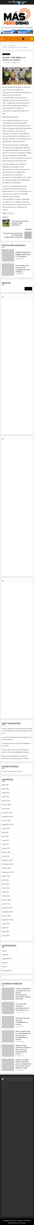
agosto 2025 (6, 828)
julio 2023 (5, 928)
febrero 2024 (6, 900)
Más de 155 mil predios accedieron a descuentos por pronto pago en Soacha (23, 1050)
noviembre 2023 (7, 912)
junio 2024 (5, 884)
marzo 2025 (6, 848)
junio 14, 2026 (20, 1012)
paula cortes (6, 62)
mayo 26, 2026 (20, 1026)
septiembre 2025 (7, 824)
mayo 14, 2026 (20, 1056)
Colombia (5, 955)
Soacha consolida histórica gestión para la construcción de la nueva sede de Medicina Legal (23, 1064)
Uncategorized (7, 971)
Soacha (4, 967)
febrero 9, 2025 (16, 62)
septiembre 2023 (7, 920)
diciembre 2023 (7, 908)
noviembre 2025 (7, 816)
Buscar (6, 283)
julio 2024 (5, 880)
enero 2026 (6, 809)
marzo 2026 (6, 801)
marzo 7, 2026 (20, 274)
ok (28, 289)
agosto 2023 (6, 924)
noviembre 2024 (7, 864)
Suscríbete (31, 38)
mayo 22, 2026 (20, 1041)
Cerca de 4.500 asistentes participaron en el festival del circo (22, 1007)
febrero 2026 (6, 805)
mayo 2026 (5, 793)
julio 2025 (5, 832)
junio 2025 (5, 836)
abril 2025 (5, 844)
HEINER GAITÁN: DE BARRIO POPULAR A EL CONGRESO (23, 254)
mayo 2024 (5, 888)
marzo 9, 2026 (20, 258)
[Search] (27, 39)
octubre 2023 (6, 916)
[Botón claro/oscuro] (22, 39)
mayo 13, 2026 (20, 1070)
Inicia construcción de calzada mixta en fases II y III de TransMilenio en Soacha (23, 1035)
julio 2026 (5, 785)
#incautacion (10, 213)
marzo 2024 (6, 896)
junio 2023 (5, 932)
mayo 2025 (5, 840)
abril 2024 (5, 892)
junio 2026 (5, 789)
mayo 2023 (5, 936)
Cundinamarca (6, 54)
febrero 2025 (6, 852)
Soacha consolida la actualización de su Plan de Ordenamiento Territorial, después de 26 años (17, 731)
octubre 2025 (6, 820)
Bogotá (4, 951)
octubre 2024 (6, 868)
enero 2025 (6, 856)
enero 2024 (6, 904)
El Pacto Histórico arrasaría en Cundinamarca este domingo (23, 269)
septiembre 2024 (7, 872)
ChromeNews (12, 1223)
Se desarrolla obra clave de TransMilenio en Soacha (23, 1021)
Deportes (5, 963)
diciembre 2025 (7, 813)
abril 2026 (5, 797)
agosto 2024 (6, 876)
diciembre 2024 (7, 860)
